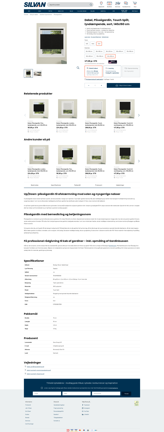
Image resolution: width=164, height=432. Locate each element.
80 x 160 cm (99, 51)
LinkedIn (86, 414)
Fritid (50, 11)
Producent (98, 185)
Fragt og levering (58, 408)
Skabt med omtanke (124, 11)
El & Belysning (82, 11)
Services (27, 420)
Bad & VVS (61, 11)
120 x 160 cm (89, 56)
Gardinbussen (112, 245)
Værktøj (103, 11)
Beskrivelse (34, 185)
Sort (99, 43)
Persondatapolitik (58, 411)
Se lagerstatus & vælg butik (94, 79)
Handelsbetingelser (59, 405)
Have (39, 11)
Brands (27, 417)
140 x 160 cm (110, 56)
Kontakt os (57, 420)
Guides (27, 414)
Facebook (87, 405)
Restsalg (135, 11)
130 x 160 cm (99, 56)
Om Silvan (28, 411)
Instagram (87, 408)
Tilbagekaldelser (58, 417)
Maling (93, 11)
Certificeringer (29, 424)
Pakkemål (77, 185)
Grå (87, 43)
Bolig (71, 11)
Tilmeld (126, 393)
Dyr (114, 11)
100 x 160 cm (119, 51)
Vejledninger (120, 185)
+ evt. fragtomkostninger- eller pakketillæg (94, 63)
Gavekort (56, 414)
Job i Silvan (28, 408)
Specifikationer (56, 185)
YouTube (86, 411)
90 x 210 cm (109, 51)
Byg (29, 11)
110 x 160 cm (130, 51)
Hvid (93, 43)
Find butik (28, 405)
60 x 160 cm (89, 51)
